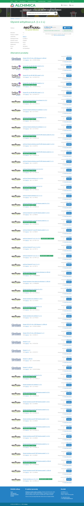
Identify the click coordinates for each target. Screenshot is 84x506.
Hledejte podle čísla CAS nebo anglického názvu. (38, 13)
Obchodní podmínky (14, 494)
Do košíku (69, 58)
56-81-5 (24, 36)
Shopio (26, 504)
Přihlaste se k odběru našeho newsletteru (33, 491)
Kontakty (12, 495)
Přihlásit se (65, 5)
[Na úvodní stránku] (23, 5)
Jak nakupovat (13, 493)
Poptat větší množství (67, 30)
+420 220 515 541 (66, 497)
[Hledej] (55, 13)
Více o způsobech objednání (60, 35)
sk (73, 1)
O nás (11, 491)
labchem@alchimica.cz (68, 498)
